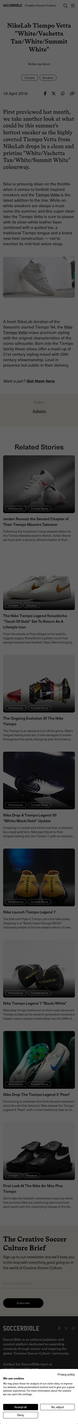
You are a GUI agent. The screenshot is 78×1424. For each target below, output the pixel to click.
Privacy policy (66, 1374)
